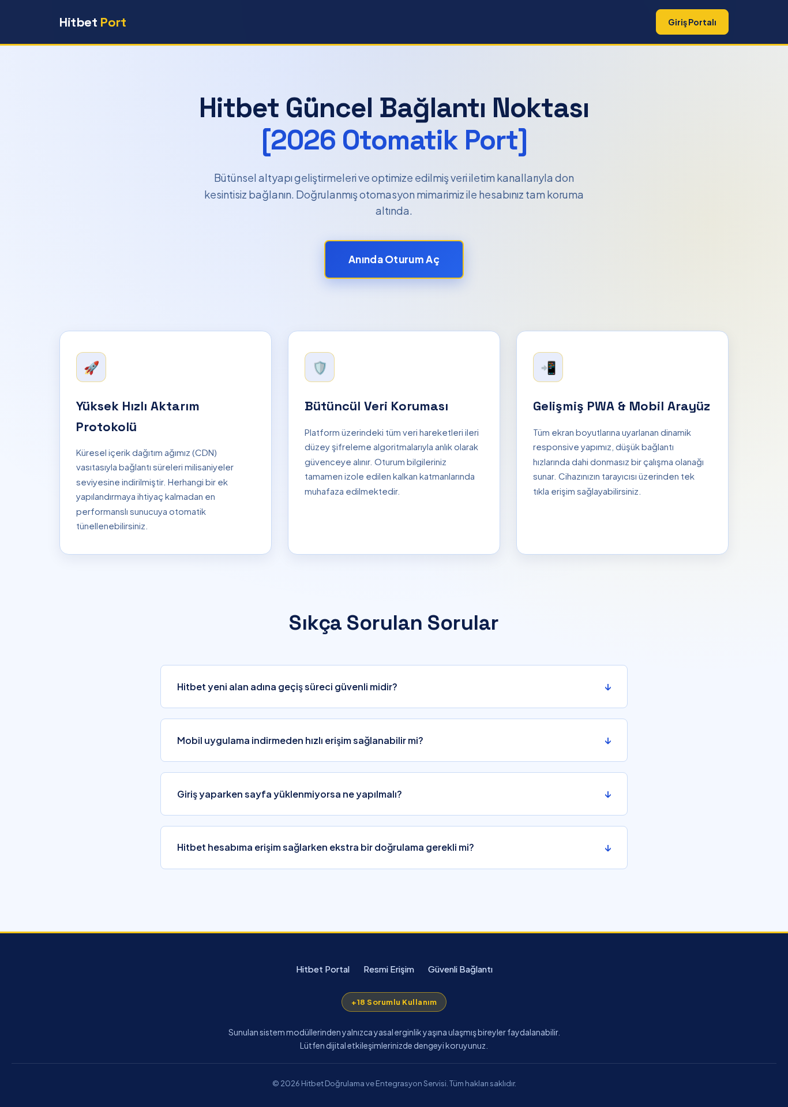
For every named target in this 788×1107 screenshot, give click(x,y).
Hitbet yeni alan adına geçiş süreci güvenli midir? (287, 686)
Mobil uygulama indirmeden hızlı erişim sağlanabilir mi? (300, 740)
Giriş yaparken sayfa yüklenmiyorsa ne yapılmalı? (289, 794)
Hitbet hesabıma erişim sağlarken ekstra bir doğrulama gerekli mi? (325, 847)
